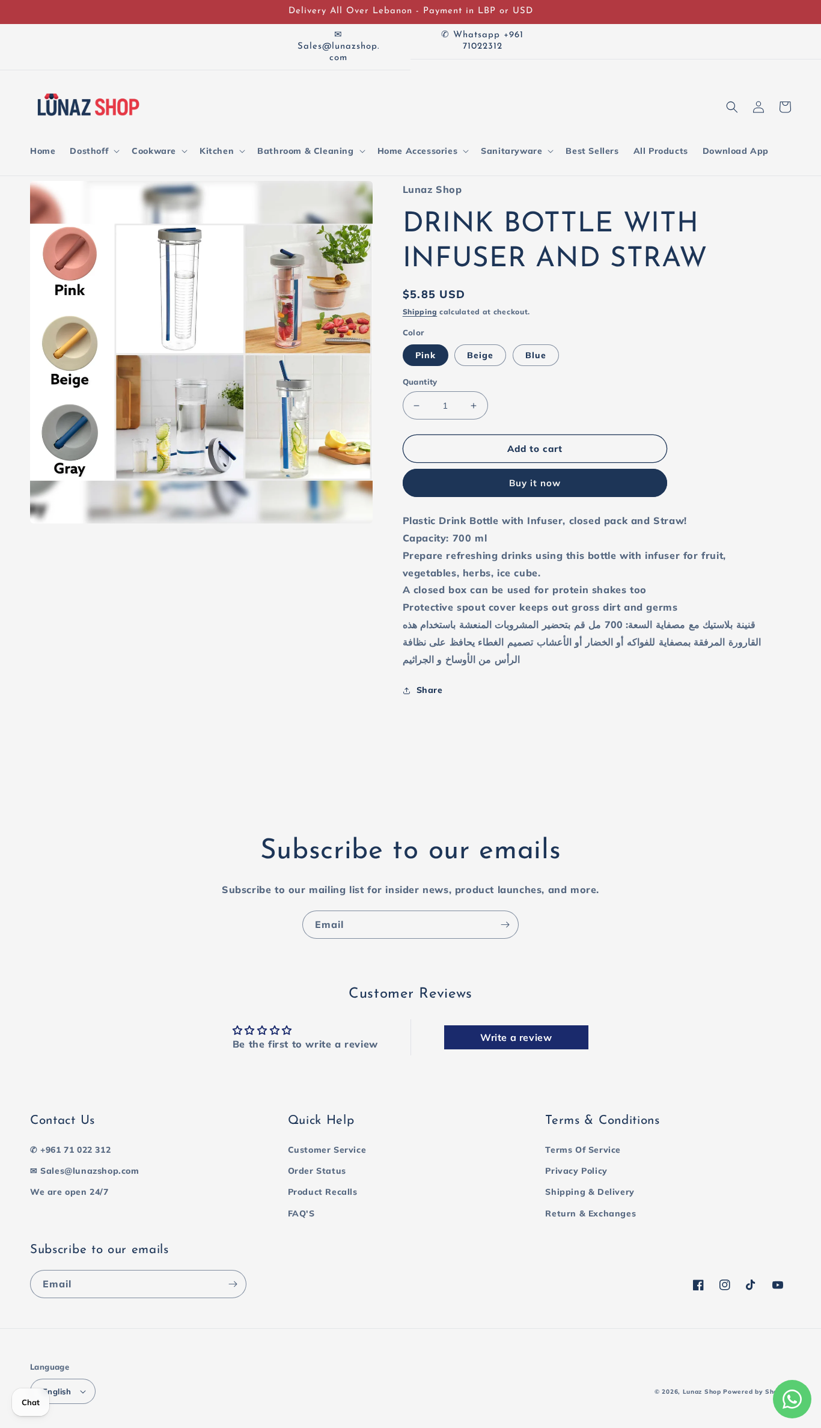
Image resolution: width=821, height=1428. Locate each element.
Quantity (420, 381)
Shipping (420, 311)
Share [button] (430, 690)
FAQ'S (301, 1213)
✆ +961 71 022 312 (70, 1149)
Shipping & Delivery (589, 1191)
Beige (480, 355)
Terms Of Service (583, 1149)
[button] (93, 150)
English (57, 1391)
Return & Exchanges (590, 1213)
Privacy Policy (576, 1170)
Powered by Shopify (757, 1392)
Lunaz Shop (702, 1392)
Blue (535, 355)
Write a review (516, 1037)
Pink (425, 355)
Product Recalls (323, 1191)
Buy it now (535, 483)
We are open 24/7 (69, 1191)
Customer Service (327, 1149)
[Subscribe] (505, 925)
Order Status (317, 1170)
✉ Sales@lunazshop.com (84, 1170)
